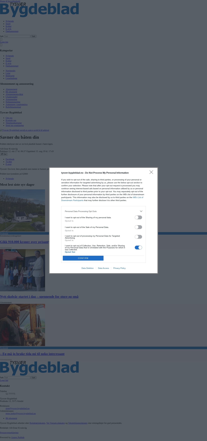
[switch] (138, 217)
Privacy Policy (119, 268)
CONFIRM (83, 258)
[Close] (152, 173)
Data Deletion (88, 268)
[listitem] (103, 211)
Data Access (103, 268)
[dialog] (103, 220)
